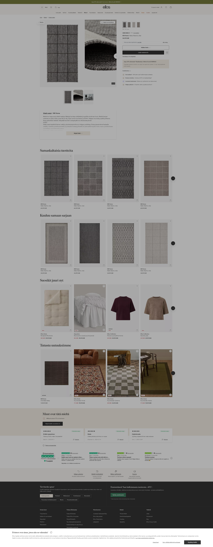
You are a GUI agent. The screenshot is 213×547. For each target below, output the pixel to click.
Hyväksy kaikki (192, 542)
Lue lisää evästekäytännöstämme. (145, 538)
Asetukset (156, 542)
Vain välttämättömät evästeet (171, 542)
